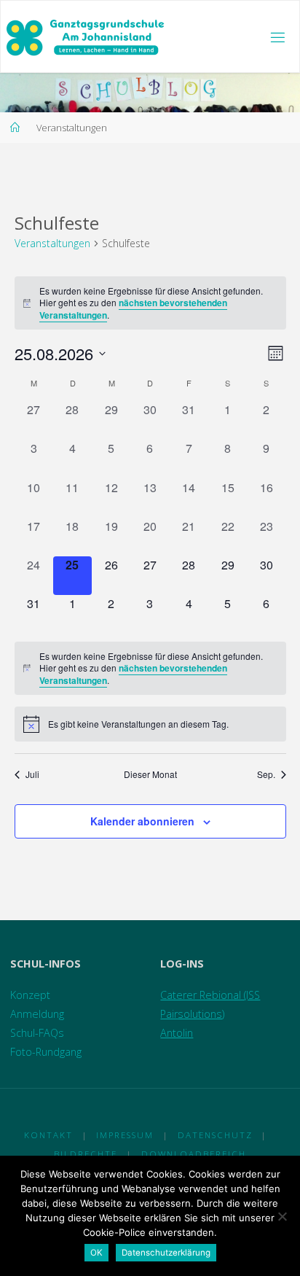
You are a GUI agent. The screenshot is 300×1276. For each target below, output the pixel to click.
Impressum (125, 1134)
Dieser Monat (150, 774)
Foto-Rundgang (46, 1052)
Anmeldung (37, 1014)
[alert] (150, 303)
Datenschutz (215, 1134)
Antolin (176, 1033)
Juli (32, 774)
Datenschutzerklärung (166, 1253)
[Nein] (282, 1216)
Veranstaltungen (52, 243)
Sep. (266, 774)
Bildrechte (85, 1153)
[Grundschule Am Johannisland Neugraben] (86, 37)
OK (96, 1253)
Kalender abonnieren (142, 821)
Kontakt (48, 1134)
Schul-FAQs (37, 1033)
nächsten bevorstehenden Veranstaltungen (133, 309)
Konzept (30, 995)
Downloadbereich (193, 1153)
